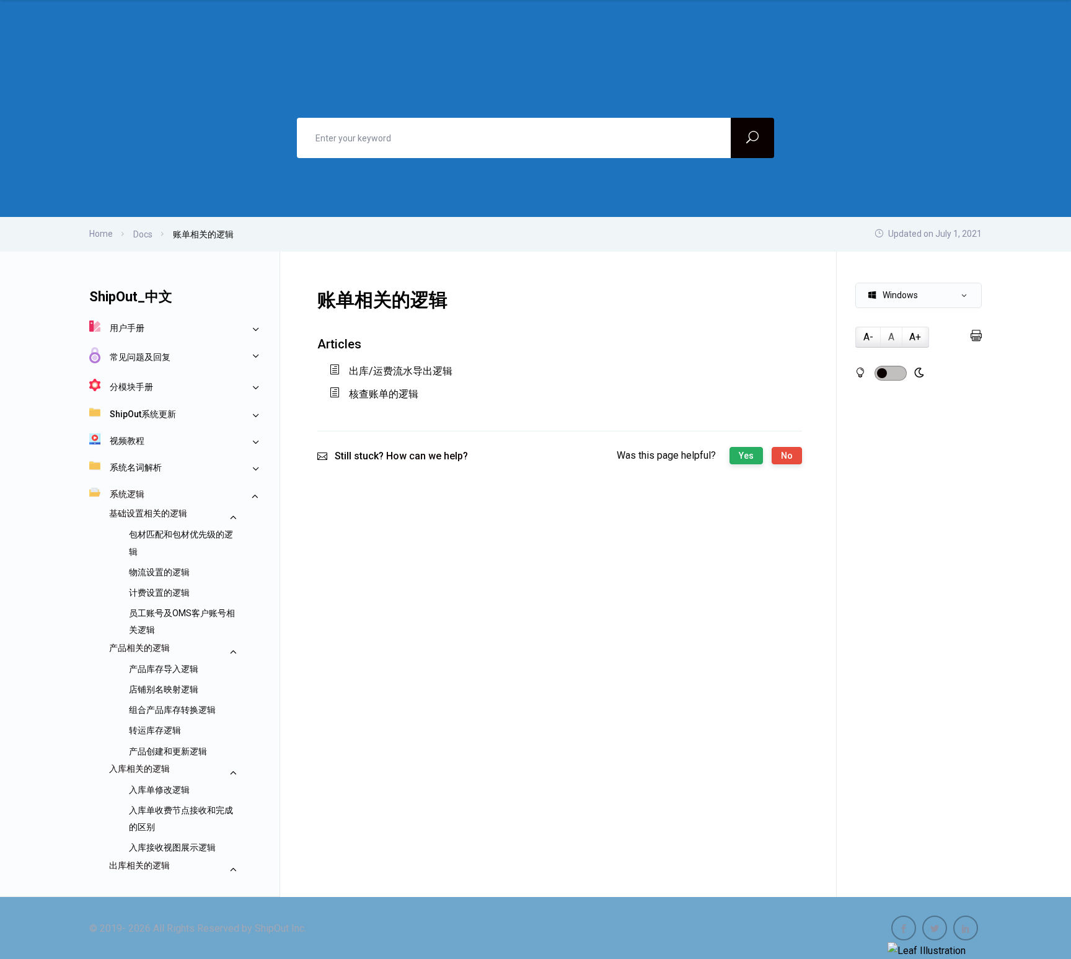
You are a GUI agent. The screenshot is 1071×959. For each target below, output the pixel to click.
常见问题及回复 (140, 357)
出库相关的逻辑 (139, 865)
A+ (915, 337)
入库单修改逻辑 (159, 790)
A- (868, 337)
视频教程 (127, 441)
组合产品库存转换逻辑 (172, 710)
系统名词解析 (136, 467)
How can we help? (427, 456)
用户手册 (127, 328)
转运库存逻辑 (155, 730)
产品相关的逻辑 (139, 648)
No (787, 456)
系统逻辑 (127, 494)
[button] (918, 295)
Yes (746, 456)
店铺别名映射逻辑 (163, 689)
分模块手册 (131, 387)
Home (101, 234)
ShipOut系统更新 (143, 414)
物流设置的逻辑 (159, 572)
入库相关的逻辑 (139, 769)
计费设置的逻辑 (159, 593)
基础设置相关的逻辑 (148, 513)
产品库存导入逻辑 (163, 669)
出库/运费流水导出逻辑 (400, 371)
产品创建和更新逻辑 (168, 751)
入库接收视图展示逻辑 (172, 847)
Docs (142, 234)
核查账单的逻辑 (383, 394)
